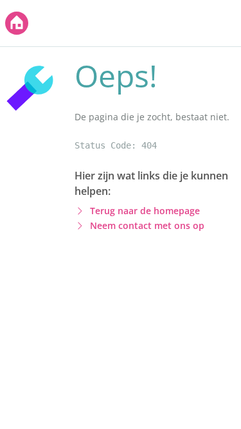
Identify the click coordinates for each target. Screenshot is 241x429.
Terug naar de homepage (145, 211)
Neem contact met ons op (147, 225)
